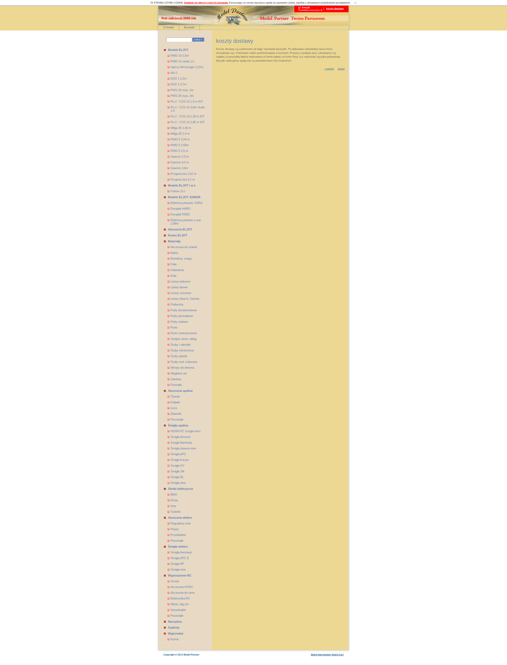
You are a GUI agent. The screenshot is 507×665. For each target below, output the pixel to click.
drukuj (341, 69)
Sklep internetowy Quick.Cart (327, 654)
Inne (173, 506)
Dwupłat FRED (180, 214)
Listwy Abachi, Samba (185, 298)
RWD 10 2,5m (180, 55)
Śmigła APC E (180, 558)
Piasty (175, 529)
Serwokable (178, 610)
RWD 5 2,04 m (180, 139)
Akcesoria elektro (180, 517)
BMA (174, 494)
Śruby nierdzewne (182, 350)
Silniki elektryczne (180, 488)
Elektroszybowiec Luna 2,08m (186, 221)
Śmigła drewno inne (183, 448)
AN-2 (174, 72)
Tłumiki (175, 396)
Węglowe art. (179, 373)
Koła (173, 275)
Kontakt (189, 27)
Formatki (176, 384)
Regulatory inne (181, 523)
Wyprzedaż (175, 633)
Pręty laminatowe (182, 316)
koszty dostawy (335, 8)
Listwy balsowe (180, 281)
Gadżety (173, 627)
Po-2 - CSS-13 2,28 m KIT (188, 116)
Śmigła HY (177, 465)
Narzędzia (175, 621)
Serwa (175, 581)
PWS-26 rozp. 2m (182, 90)
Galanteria (177, 270)
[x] (355, 3)
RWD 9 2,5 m (179, 150)
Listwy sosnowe (181, 293)
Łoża (174, 408)
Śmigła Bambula (181, 442)
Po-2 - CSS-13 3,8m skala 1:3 (188, 109)
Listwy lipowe (179, 287)
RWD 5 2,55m (180, 145)
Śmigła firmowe (181, 437)
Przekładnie (178, 535)
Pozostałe (177, 419)
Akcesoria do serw (183, 592)
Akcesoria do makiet (184, 247)
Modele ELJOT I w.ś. (182, 185)
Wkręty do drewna (182, 367)
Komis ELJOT (177, 235)
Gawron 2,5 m (180, 156)
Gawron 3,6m (179, 168)
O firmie (168, 27)
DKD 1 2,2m (179, 78)
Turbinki (176, 511)
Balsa (174, 252)
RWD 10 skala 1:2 (182, 61)
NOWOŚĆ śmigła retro (185, 431)
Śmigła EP (177, 563)
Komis (175, 639)
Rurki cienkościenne (184, 333)
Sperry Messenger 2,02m (187, 67)
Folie (174, 264)
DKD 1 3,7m (179, 84)
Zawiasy (176, 379)
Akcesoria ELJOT (180, 229)
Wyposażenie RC (180, 575)
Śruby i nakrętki (181, 344)
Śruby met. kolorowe (184, 361)
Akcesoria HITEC (182, 587)
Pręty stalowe (179, 321)
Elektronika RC (180, 598)
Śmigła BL (177, 477)
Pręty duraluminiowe (184, 310)
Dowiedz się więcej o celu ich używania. (206, 2)
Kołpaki (175, 402)
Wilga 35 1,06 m (181, 127)
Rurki (174, 327)
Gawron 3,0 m (180, 162)
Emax (174, 500)
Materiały (174, 241)
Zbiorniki (176, 413)
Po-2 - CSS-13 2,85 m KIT (188, 122)
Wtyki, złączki (180, 604)
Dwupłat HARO (181, 208)
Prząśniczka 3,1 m (183, 179)
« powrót (329, 69)
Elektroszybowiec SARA (186, 203)
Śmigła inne (178, 482)
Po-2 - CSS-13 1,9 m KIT (187, 101)
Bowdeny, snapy (181, 258)
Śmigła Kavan (180, 459)
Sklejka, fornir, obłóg (183, 339)
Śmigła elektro (178, 546)
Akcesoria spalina (180, 390)
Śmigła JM (177, 471)
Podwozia (177, 304)
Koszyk (306, 7)
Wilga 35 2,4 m (180, 133)
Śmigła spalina (178, 425)
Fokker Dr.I (178, 191)
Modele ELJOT (178, 49)
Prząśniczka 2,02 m (183, 173)
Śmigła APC (178, 454)
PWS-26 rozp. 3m (182, 95)
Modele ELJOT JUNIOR (184, 197)
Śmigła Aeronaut (181, 552)
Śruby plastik (179, 356)
